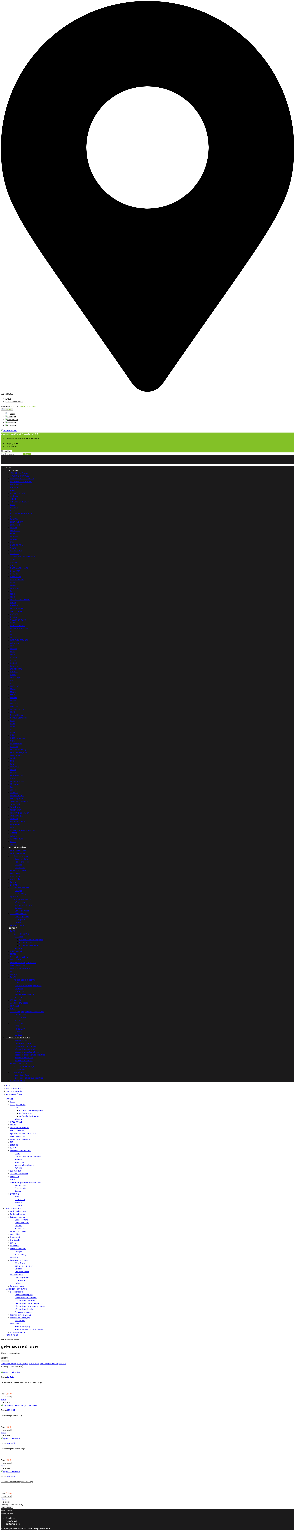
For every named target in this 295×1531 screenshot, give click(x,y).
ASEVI (12, 510)
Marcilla (13, 697)
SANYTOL (14, 792)
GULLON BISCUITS (18, 620)
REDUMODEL (15, 767)
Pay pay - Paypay (18, 749)
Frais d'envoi (11, 1521)
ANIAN (13, 499)
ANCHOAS (19, 991)
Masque (18, 890)
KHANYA (13, 648)
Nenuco (13, 726)
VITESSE (13, 833)
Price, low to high (42, 1363)
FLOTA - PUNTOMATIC (20, 599)
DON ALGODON (17, 579)
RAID (12, 764)
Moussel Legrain (17, 709)
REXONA (14, 772)
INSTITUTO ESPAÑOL (19, 640)
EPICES (13, 954)
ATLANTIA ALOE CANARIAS (21, 513)
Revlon (13, 769)
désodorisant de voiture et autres (30, 1055)
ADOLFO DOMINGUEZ (19, 476)
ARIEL (12, 504)
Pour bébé (15, 873)
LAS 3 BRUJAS (16, 669)
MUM (12, 712)
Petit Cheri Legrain (18, 752)
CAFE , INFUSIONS (19, 934)
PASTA (13, 977)
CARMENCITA (16, 550)
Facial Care (20, 867)
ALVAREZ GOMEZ (17, 493)
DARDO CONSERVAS (19, 568)
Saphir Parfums (17, 795)
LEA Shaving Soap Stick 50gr (13, 1448)
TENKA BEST (15, 810)
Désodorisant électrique (26, 1046)
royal (12, 778)
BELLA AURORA (16, 522)
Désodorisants (18, 1040)
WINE (17, 1026)
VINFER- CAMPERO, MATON (22, 830)
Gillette (13, 617)
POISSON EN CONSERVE (22, 980)
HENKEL (13, 622)
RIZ (11, 971)
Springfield (15, 804)
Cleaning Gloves (22, 916)
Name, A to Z (17, 1363)
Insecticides (17, 1072)
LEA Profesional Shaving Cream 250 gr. (17, 1482)
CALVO (13, 548)
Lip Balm (14, 896)
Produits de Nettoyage (22, 1066)
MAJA (12, 694)
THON (17, 983)
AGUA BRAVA (16, 484)
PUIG (12, 761)
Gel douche (15, 879)
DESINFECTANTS (17, 1080)
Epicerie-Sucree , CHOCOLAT (23, 962)
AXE (12, 516)
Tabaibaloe (15, 807)
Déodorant (15, 876)
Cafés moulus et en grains (31, 939)
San (11, 787)
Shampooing (20, 893)
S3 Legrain (14, 784)
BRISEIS (13, 533)
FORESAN (14, 605)
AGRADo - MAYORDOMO (21, 481)
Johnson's (14, 643)
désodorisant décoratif (25, 1049)
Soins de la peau (19, 856)
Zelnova (13, 844)
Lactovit (13, 663)
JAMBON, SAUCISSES (19, 1003)
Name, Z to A (29, 1363)
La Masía (14, 657)
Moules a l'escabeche (24, 994)
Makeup (18, 864)
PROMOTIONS (12, 1335)
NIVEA (12, 732)
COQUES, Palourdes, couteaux (28, 985)
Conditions (10, 1518)
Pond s (13, 758)
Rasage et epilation (20, 899)
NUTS (12, 1008)
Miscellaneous (18, 913)
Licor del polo (16, 677)
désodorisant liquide (24, 1057)
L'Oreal (13, 654)
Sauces (18, 1020)
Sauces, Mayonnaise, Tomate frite (27, 1011)
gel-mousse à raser (23, 905)
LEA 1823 (14, 671)
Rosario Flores (16, 775)
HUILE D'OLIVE (16, 951)
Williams (14, 836)
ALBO (12, 490)
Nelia (12, 720)
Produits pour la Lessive (20, 1063)
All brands (12, 470)
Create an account (14, 401)
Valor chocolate (17, 821)
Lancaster (14, 666)
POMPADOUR (16, 755)
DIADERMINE (15, 576)
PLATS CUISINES (17, 959)
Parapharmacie (17, 925)
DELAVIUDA (15, 571)
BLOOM (13, 527)
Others (18, 922)
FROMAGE (14, 1006)
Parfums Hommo (17, 853)
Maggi (13, 689)
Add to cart (6, 1397)
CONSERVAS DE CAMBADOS (22, 556)
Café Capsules (25, 942)
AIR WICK (14, 487)
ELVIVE (13, 585)
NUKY (12, 735)
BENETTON (15, 525)
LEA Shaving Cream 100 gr (11, 1415)
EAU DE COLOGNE (18, 870)
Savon (13, 882)
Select (5, 1361)
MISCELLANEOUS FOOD (20, 968)
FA (11, 591)
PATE (12, 931)
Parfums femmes (18, 850)
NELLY (12, 723)
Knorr (12, 651)
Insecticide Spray (22, 1075)
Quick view (14, 1372)
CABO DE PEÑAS (17, 545)
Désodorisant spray (23, 1043)
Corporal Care (21, 859)
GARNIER (14, 614)
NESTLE (13, 729)
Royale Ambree (17, 781)
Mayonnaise (20, 1014)
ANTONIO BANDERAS (19, 502)
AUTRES (18, 997)
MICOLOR (14, 703)
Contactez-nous (13, 1524)
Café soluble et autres (29, 945)
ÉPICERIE (11, 928)
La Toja (13, 660)
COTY (12, 559)
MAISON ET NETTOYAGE (18, 1037)
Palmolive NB (16, 743)
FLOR (12, 597)
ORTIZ (12, 741)
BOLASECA (15, 530)
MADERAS (14, 686)
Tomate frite (20, 1017)
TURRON (14, 818)
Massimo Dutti (16, 700)
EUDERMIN (14, 588)
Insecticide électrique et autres (29, 1078)
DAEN (12, 565)
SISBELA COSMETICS (19, 801)
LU (11, 683)
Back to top (7, 1507)
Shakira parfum (17, 798)
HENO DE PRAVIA (17, 625)
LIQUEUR (18, 1034)
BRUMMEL (14, 536)
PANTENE (14, 746)
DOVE (12, 582)
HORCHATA (20, 1029)
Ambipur (14, 496)
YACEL (13, 841)
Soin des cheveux (19, 887)
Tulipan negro (16, 815)
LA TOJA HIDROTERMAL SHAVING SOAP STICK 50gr (21, 1382)
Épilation (18, 908)
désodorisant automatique (27, 1052)
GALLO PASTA (16, 611)
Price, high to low (58, 1363)
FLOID (12, 594)
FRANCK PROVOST (18, 608)
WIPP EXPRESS (16, 839)
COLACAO (14, 553)
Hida (12, 634)
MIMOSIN (14, 706)
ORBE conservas (17, 738)
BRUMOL (14, 539)
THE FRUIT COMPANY (19, 813)
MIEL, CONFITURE (17, 965)
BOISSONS (16, 1023)
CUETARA (14, 562)
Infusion (18, 948)
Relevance (6, 1363)
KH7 (12, 646)
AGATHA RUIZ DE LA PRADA (22, 478)
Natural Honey (16, 715)
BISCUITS (14, 974)
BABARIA (14, 519)
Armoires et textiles (23, 1060)
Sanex (13, 790)
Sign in (8, 398)
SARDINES (19, 988)
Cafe (19, 936)
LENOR (13, 674)
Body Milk (14, 885)
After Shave (20, 902)
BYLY (12, 542)
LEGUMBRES (15, 1000)
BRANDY (18, 1031)
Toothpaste (20, 919)
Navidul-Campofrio (18, 718)
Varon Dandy (16, 824)
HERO (12, 631)
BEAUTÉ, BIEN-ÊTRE (16, 847)
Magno (13, 692)
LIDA (12, 680)
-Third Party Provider (19, 473)
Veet (12, 827)
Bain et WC (20, 1069)
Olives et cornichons (19, 957)
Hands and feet (22, 862)
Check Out (6, 451)
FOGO (13, 602)
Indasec (13, 637)
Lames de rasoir (22, 911)
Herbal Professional (19, 628)
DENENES (14, 574)
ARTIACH (14, 507)
